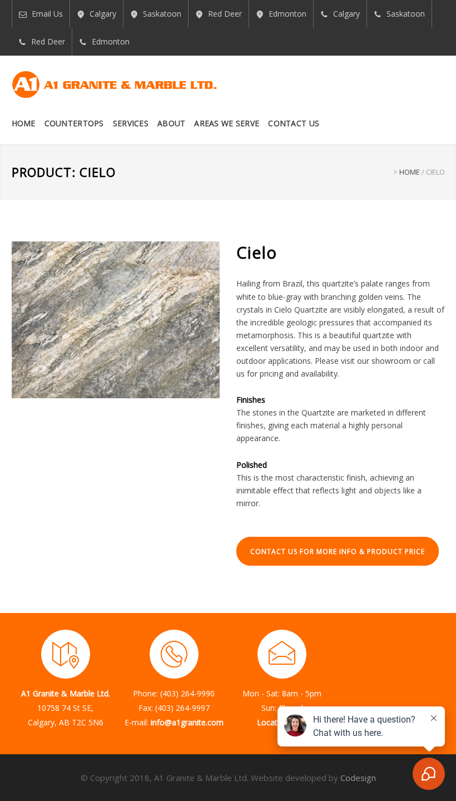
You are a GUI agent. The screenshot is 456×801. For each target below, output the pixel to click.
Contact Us (293, 123)
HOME (409, 172)
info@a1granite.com (187, 722)
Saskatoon (162, 13)
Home (24, 123)
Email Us (47, 13)
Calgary (103, 13)
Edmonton (287, 13)
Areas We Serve (226, 123)
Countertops (74, 123)
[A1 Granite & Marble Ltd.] (114, 84)
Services (130, 123)
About (171, 123)
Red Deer (225, 13)
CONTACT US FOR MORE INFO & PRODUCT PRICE (337, 551)
